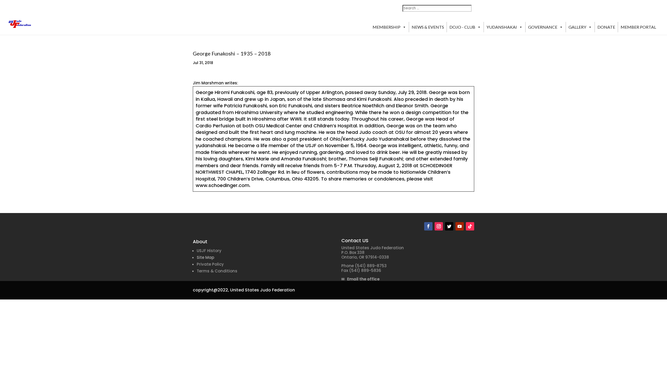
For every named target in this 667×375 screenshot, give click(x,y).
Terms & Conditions (217, 271)
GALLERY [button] (577, 26)
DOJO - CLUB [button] (462, 26)
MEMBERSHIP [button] (386, 26)
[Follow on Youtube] (459, 226)
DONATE (606, 26)
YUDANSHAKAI (501, 26)
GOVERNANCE (542, 26)
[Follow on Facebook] (428, 226)
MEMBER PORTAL (638, 26)
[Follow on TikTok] (470, 226)
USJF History (209, 250)
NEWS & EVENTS (428, 26)
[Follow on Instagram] (439, 226)
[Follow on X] (449, 226)
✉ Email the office (360, 279)
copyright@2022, (211, 290)
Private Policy (210, 264)
